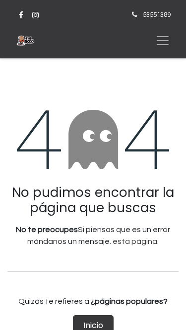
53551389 (157, 14)
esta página (135, 241)
